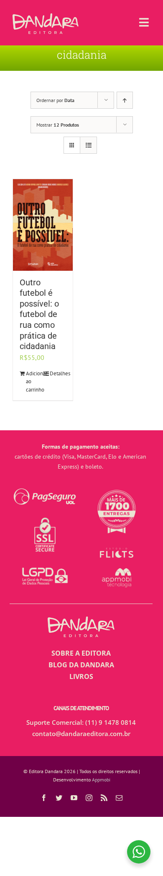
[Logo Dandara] (46, 16)
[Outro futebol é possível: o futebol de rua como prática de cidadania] (43, 225)
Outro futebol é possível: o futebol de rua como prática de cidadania (39, 315)
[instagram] (89, 797)
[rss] (104, 797)
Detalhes (58, 373)
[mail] (119, 797)
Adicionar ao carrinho (34, 381)
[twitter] (59, 797)
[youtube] (74, 797)
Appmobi (101, 779)
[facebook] (44, 797)
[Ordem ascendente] (125, 100)
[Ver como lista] (88, 145)
